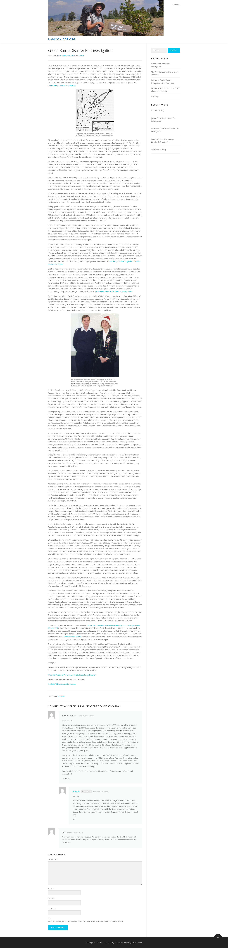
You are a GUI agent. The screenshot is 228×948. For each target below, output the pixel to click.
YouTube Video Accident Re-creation (62, 684)
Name (51, 889)
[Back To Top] (218, 937)
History (61, 696)
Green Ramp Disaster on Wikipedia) (62, 85)
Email (51, 898)
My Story (154, 96)
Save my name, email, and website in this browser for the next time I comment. (86, 921)
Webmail (176, 4)
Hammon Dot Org (61, 39)
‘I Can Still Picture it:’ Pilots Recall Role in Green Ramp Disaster (72, 675)
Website (52, 909)
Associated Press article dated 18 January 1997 (114, 291)
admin (81, 56)
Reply (92, 716)
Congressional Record (72, 636)
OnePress (119, 942)
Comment (53, 859)
